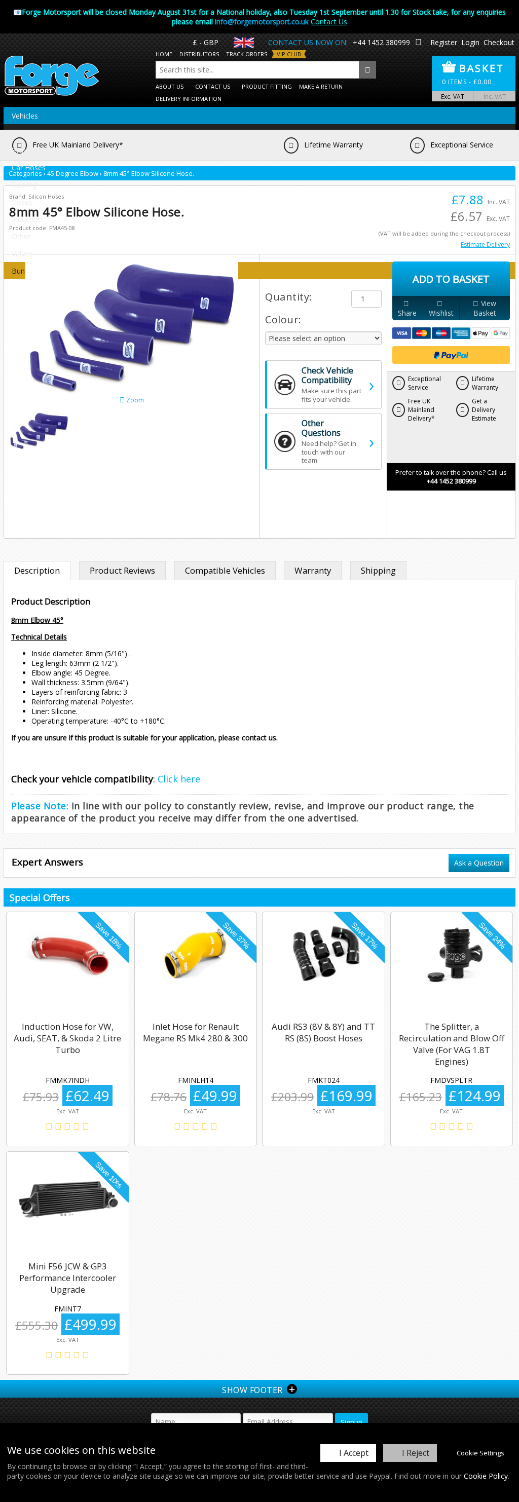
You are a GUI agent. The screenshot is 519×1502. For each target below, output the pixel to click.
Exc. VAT (452, 96)
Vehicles (25, 116)
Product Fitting (267, 86)
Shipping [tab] (378, 570)
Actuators (28, 133)
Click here (179, 779)
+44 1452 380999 (381, 42)
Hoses (22, 202)
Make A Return (321, 86)
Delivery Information (188, 98)
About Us (169, 86)
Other (21, 236)
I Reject (415, 1452)
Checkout (499, 42)
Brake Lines (31, 150)
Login (470, 42)
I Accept (353, 1452)
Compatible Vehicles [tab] (225, 570)
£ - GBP (205, 42)
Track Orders (246, 54)
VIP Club (289, 54)
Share (407, 313)
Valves (22, 253)
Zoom (134, 400)
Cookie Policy (486, 1476)
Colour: (283, 319)
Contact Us (329, 21)
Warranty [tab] (312, 570)
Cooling (24, 185)
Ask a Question (479, 863)
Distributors (199, 54)
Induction (27, 219)
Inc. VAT (495, 96)
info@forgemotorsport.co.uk (262, 21)
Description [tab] (37, 570)
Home (164, 54)
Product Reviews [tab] (122, 570)
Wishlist (441, 313)
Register (443, 42)
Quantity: (288, 297)
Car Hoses (29, 167)
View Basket (485, 308)
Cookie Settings (480, 1452)
